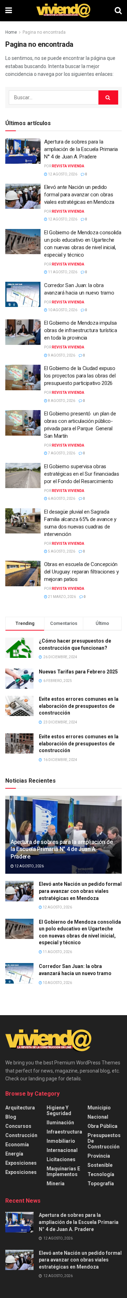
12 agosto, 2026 (62, 174)
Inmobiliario (61, 1141)
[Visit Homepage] (63, 11)
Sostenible (100, 1165)
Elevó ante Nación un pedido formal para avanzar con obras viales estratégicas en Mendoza (79, 194)
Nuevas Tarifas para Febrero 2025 (78, 672)
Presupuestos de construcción (104, 1140)
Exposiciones (21, 1163)
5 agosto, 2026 (61, 551)
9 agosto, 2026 (61, 355)
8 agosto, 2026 (61, 401)
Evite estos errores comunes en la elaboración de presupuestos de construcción (79, 706)
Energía (14, 1154)
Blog (10, 1117)
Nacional (97, 1117)
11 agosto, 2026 (62, 272)
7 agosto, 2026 (61, 453)
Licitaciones (61, 1159)
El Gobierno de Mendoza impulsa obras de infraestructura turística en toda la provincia (80, 330)
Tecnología (100, 1174)
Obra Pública (102, 1126)
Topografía (100, 1183)
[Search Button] (118, 10)
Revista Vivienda (68, 166)
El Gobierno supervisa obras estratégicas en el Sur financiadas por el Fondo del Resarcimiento (81, 474)
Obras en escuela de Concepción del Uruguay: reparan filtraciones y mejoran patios (81, 571)
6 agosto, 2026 (61, 498)
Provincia (98, 1156)
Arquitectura (20, 1107)
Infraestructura (64, 1132)
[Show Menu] (8, 10)
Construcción (21, 1135)
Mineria (56, 1183)
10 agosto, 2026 (62, 310)
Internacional (62, 1150)
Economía (17, 1144)
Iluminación (60, 1122)
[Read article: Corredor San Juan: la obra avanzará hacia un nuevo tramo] (23, 294)
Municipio (99, 1107)
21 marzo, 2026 (61, 597)
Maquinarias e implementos (63, 1171)
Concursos (18, 1126)
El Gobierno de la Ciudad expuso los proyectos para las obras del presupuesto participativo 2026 (79, 375)
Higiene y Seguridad (59, 1110)
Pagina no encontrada (44, 32)
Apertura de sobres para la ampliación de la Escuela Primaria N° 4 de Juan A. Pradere (81, 149)
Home (11, 32)
